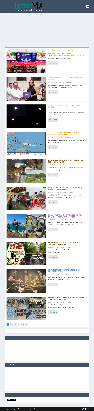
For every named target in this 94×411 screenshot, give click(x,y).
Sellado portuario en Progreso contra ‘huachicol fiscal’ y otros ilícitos (65, 216)
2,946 (23, 325)
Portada (62, 53)
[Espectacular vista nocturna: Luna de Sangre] (26, 116)
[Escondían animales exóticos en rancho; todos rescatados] (26, 171)
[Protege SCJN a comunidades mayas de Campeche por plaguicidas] (26, 253)
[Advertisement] (47, 27)
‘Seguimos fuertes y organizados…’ (63, 50)
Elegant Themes (17, 409)
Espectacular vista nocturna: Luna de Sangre (64, 106)
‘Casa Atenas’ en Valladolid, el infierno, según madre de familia (65, 189)
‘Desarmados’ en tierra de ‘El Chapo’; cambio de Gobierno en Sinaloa (67, 298)
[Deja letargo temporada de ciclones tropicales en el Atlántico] (26, 143)
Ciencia (58, 110)
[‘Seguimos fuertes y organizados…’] (26, 61)
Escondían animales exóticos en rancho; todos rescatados (65, 161)
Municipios (59, 192)
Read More (53, 63)
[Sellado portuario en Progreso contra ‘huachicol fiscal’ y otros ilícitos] (26, 226)
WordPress (34, 409)
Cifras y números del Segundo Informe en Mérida (65, 79)
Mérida (58, 53)
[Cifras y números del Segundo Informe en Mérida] (26, 88)
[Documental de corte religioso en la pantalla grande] (26, 281)
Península (58, 137)
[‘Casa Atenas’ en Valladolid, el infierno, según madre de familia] (26, 198)
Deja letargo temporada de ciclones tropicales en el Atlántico (63, 134)
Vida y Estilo (64, 274)
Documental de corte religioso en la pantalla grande (64, 271)
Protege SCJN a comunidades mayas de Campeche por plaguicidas (64, 243)
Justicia (57, 165)
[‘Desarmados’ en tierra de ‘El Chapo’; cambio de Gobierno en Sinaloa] (26, 308)
